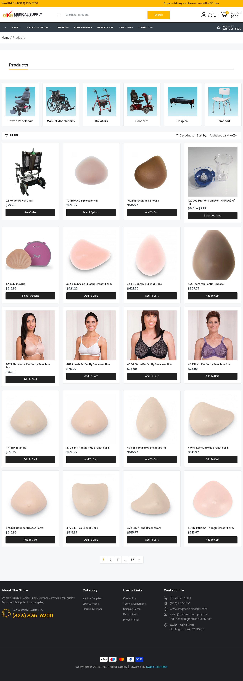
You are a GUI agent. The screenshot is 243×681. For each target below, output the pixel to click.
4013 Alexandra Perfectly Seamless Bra (28, 366)
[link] (20, 101)
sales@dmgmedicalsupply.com (189, 614)
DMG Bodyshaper (92, 609)
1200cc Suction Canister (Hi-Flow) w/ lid (211, 202)
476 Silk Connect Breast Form (24, 528)
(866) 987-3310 (180, 603)
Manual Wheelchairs (61, 121)
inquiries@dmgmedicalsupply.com (191, 619)
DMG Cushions (91, 603)
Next (232, 104)
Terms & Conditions (134, 603)
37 (132, 559)
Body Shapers (83, 27)
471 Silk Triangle (16, 447)
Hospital (182, 121)
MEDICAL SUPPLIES (38, 27)
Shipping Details (132, 609)
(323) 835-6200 (231, 29)
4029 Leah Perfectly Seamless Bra (88, 364)
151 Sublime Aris (15, 284)
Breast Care (105, 27)
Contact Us (145, 27)
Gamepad (223, 121)
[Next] (139, 559)
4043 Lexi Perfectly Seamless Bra (209, 364)
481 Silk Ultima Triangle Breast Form (211, 528)
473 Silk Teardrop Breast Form (146, 447)
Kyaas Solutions (156, 667)
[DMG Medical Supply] (22, 15)
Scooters (142, 121)
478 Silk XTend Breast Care (144, 528)
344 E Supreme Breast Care (144, 284)
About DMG (126, 27)
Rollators (101, 121)
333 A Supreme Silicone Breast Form (89, 284)
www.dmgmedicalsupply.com (188, 609)
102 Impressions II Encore (143, 200)
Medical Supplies (92, 598)
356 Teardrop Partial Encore (206, 284)
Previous (10, 104)
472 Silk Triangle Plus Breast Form (88, 447)
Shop (15, 27)
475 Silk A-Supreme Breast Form (208, 447)
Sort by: (202, 135)
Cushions (63, 27)
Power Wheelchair (20, 121)
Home (5, 37)
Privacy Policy (131, 619)
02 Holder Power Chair (20, 200)
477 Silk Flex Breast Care (82, 528)
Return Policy (131, 614)
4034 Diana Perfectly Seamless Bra (149, 364)
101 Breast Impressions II (82, 200)
